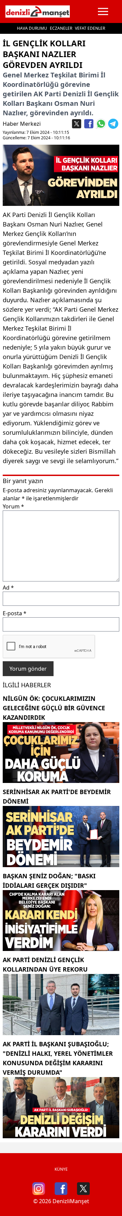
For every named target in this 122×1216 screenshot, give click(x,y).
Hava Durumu (32, 28)
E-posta (14, 613)
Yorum (13, 506)
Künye (61, 1169)
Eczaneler (61, 28)
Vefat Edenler (90, 28)
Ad (8, 587)
